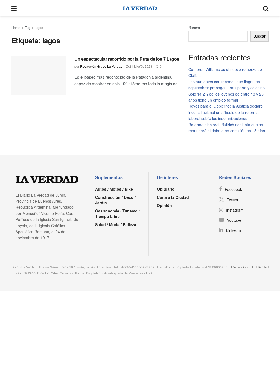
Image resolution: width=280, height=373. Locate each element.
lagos (39, 27)
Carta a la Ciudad (173, 197)
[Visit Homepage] (140, 8)
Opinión (164, 205)
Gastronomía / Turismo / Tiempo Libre (117, 213)
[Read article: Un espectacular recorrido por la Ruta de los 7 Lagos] (38, 75)
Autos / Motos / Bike (114, 189)
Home (16, 27)
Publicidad (260, 267)
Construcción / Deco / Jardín (115, 199)
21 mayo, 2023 (140, 66)
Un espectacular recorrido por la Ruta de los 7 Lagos (126, 59)
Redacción (239, 267)
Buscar (194, 27)
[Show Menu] (14, 8)
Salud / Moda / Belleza (115, 224)
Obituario (165, 189)
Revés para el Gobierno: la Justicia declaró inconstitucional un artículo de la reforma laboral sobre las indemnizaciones (225, 112)
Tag (27, 27)
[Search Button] (266, 8)
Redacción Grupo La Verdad (101, 66)
